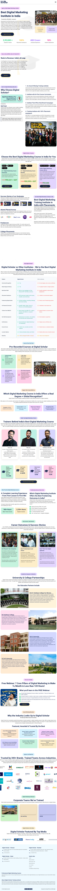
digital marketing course (41, 90)
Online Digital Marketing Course (32, 874)
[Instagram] (26, 889)
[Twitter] (30, 889)
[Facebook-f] (25, 889)
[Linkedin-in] (28, 889)
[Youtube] (31, 889)
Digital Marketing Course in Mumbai (20, 874)
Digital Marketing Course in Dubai (44, 874)
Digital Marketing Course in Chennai (8, 874)
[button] (55, 2)
